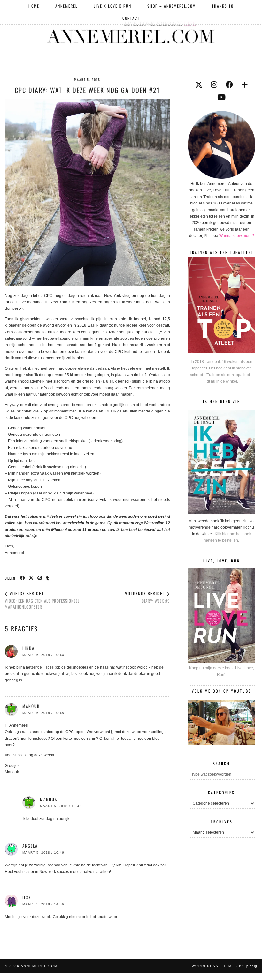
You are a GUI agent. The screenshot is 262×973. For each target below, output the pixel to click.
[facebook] (229, 85)
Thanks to (223, 6)
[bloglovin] (244, 85)
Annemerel (66, 6)
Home (33, 6)
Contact (131, 18)
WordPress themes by (224, 966)
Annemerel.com (39, 966)
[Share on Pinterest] (40, 578)
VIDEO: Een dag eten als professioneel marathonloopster (42, 600)
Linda (28, 648)
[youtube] (221, 97)
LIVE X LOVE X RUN (112, 6)
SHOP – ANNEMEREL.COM (171, 6)
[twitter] (199, 85)
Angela (30, 846)
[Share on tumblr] (48, 578)
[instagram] (214, 85)
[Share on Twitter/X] (31, 578)
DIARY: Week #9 (147, 597)
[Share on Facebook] (23, 578)
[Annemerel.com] (131, 31)
